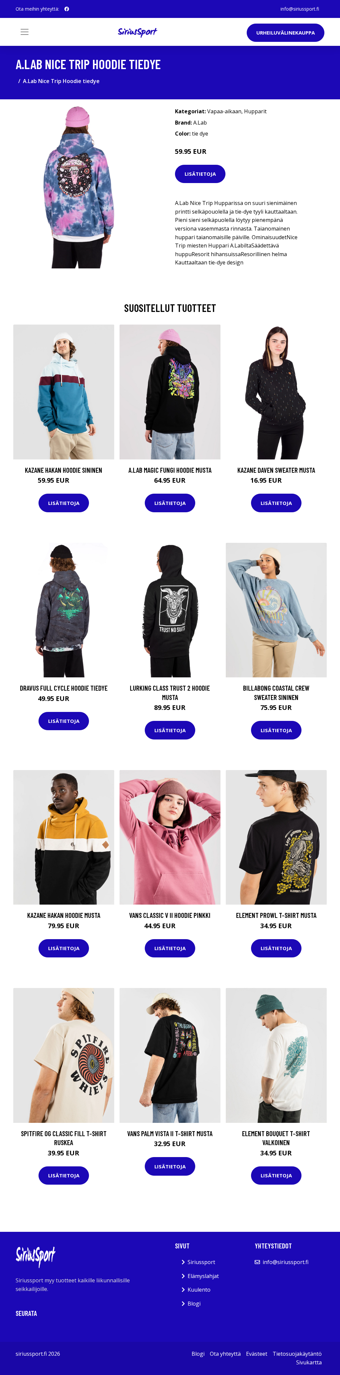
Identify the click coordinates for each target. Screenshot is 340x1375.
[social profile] (67, 9)
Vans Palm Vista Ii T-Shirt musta (169, 1133)
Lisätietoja (200, 173)
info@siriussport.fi (300, 9)
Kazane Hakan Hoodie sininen (63, 470)
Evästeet (256, 1353)
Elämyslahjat (203, 1276)
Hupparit (255, 111)
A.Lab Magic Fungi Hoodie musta (170, 470)
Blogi (194, 1303)
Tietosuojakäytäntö (297, 1353)
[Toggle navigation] (25, 32)
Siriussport (201, 1262)
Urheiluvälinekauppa (285, 32)
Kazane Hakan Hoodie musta (63, 915)
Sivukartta (309, 1362)
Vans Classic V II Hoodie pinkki (170, 915)
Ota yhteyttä (225, 1353)
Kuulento (199, 1289)
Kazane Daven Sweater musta (276, 470)
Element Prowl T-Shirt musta (276, 915)
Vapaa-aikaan (224, 111)
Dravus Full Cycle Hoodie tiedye (64, 688)
